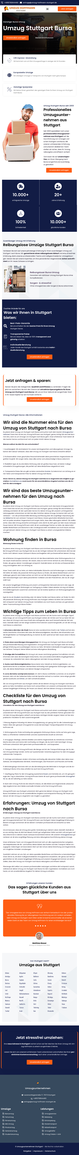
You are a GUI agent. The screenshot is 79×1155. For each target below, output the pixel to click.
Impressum (38, 1151)
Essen (46, 774)
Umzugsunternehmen (37, 1088)
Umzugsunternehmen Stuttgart (30, 1146)
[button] (47, 9)
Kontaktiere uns (16, 481)
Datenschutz (50, 1151)
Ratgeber (27, 1151)
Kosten (48, 471)
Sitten (22, 679)
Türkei (62, 630)
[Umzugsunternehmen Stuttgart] (20, 8)
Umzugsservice (67, 835)
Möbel (8, 518)
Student (17, 597)
